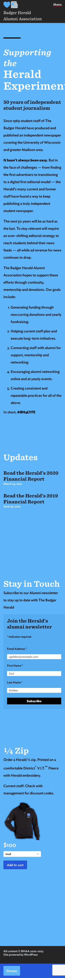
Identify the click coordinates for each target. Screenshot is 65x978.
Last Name (14, 682)
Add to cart (15, 865)
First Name (15, 665)
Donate (11, 971)
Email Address (17, 648)
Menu (57, 5)
